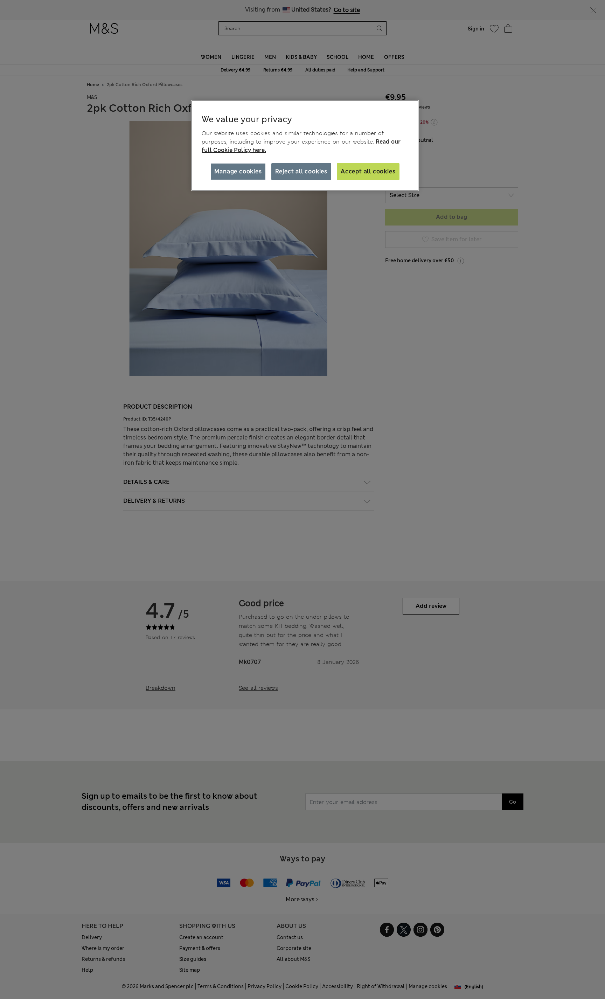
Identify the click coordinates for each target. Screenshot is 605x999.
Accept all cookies (368, 171)
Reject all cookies (301, 171)
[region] (305, 145)
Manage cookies (238, 171)
